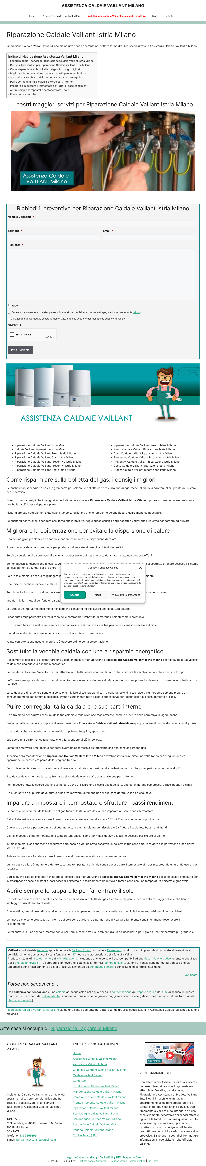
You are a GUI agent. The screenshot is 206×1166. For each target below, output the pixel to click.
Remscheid (114, 950)
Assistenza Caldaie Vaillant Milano (61, 16)
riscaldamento (42, 958)
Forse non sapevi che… (24, 94)
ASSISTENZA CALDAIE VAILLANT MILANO (103, 5)
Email (108, 230)
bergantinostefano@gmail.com (36, 1139)
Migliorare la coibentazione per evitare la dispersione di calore (48, 73)
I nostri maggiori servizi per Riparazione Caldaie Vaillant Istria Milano (52, 60)
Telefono (15, 230)
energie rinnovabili (26, 962)
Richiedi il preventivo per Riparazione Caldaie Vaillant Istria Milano (50, 65)
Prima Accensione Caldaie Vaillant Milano (99, 1097)
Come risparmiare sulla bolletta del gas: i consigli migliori (45, 69)
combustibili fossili (102, 966)
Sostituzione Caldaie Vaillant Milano (96, 1124)
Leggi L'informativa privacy (82, 1157)
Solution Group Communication (127, 1160)
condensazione (121, 992)
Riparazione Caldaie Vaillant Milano (95, 1108)
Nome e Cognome (21, 216)
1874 (74, 954)
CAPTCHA (15, 325)
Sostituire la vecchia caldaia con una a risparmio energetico (46, 77)
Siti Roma (153, 1160)
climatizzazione (67, 958)
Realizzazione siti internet (92, 1160)
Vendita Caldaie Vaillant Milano (93, 1130)
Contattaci (79, 1080)
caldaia (61, 992)
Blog (154, 16)
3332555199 (28, 1135)
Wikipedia (191, 975)
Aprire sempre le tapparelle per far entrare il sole (39, 90)
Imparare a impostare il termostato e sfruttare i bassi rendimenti (49, 85)
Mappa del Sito (132, 1157)
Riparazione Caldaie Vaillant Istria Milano (32, 1009)
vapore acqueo (146, 992)
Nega (98, 594)
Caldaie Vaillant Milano (87, 1075)
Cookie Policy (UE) (85, 1135)
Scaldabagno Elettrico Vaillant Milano (97, 1119)
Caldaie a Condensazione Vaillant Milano (99, 1069)
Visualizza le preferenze (126, 594)
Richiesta (15, 244)
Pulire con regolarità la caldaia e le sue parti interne (41, 81)
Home (32, 16)
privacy (137, 312)
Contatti (168, 16)
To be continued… (20, 1000)
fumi (165, 992)
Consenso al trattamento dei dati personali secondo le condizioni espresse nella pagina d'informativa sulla (76, 312)
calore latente (51, 996)
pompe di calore (114, 962)
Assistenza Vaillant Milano (90, 1064)
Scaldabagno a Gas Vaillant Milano (95, 1113)
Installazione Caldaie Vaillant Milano (96, 1086)
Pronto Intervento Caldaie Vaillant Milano (99, 1102)
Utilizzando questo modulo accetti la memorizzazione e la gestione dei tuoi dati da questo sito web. (68, 318)
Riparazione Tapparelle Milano (84, 1028)
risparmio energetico (157, 958)
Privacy (14, 305)
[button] (140, 567)
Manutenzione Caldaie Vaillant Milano (97, 1091)
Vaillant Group (81, 950)
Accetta (75, 594)
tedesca (42, 950)
